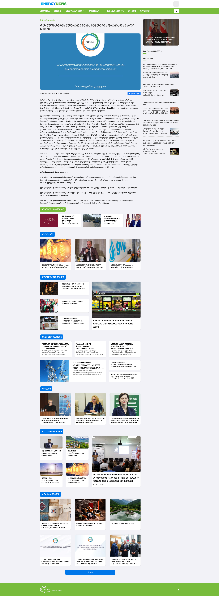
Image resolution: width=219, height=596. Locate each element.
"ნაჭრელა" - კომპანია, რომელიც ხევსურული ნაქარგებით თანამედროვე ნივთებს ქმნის (55, 526)
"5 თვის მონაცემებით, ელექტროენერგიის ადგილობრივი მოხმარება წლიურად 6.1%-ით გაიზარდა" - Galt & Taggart (77, 480)
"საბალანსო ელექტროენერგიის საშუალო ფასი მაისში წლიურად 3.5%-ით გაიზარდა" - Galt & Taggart (51, 480)
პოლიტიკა (45, 11)
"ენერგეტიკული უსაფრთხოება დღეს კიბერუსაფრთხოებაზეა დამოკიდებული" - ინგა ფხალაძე (55, 420)
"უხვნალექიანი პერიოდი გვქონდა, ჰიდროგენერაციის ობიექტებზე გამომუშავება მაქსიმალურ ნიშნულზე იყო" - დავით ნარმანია (89, 266)
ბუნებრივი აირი (47, 20)
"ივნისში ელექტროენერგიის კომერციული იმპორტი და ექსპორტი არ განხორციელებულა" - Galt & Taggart (55, 346)
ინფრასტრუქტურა (115, 11)
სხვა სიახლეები (50, 494)
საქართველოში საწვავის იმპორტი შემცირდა (72, 302)
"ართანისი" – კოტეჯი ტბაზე (122, 523)
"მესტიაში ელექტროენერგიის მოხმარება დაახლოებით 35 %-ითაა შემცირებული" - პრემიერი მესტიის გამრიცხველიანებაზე (77, 453)
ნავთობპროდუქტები (76, 11)
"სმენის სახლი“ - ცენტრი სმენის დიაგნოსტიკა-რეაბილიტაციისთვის (70, 219)
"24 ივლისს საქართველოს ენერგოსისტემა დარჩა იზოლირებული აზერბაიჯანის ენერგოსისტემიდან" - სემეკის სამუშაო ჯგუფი (55, 266)
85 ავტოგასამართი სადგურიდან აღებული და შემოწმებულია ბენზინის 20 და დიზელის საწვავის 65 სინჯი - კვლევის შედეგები (73, 321)
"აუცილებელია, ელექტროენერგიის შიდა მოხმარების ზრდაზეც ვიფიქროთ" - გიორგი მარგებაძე (124, 376)
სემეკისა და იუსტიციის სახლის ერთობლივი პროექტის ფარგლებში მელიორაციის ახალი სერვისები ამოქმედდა (125, 562)
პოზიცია (132, 11)
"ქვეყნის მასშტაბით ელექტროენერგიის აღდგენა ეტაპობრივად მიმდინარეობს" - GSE (87, 366)
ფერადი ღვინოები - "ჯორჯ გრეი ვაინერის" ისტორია (89, 524)
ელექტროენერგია (52, 337)
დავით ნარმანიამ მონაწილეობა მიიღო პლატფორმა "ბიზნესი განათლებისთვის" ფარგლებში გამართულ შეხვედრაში (116, 478)
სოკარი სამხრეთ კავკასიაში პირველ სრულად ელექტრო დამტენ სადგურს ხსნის (113, 324)
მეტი (90, 572)
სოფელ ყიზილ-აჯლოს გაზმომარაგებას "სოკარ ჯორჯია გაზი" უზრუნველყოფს (55, 562)
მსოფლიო (145, 11)
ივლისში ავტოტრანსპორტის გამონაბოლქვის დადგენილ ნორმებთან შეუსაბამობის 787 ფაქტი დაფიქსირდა (112, 219)
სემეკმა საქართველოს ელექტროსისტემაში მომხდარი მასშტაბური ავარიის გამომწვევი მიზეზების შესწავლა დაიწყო (124, 346)
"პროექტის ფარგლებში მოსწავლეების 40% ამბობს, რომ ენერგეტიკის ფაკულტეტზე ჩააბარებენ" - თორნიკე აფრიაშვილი (51, 453)
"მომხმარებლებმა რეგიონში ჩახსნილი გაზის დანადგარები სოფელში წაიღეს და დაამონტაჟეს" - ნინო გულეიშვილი (125, 420)
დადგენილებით (103, 108)
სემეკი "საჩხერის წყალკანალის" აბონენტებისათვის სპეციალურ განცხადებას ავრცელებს (89, 562)
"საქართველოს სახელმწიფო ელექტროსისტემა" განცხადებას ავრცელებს (88, 346)
